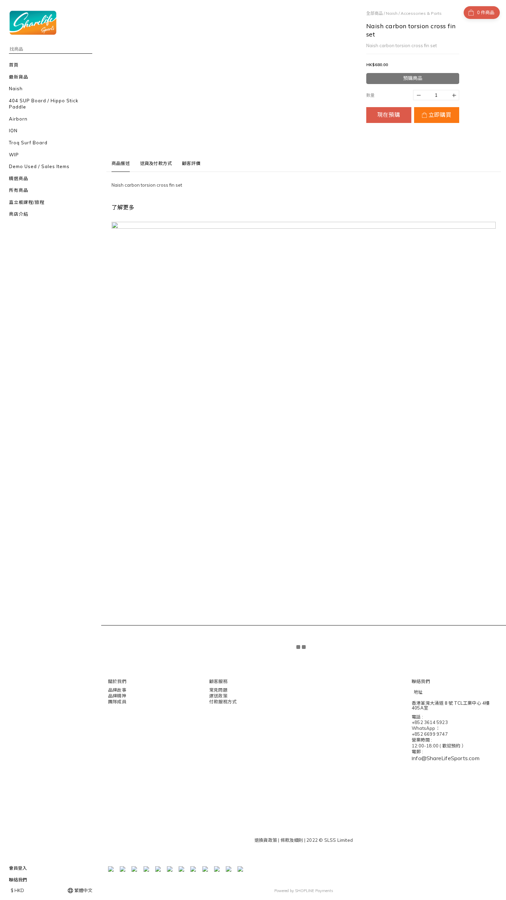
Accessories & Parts (421, 13)
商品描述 (121, 163)
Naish (392, 13)
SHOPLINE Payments (314, 890)
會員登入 (18, 868)
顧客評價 (191, 163)
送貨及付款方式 (156, 163)
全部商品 (374, 13)
